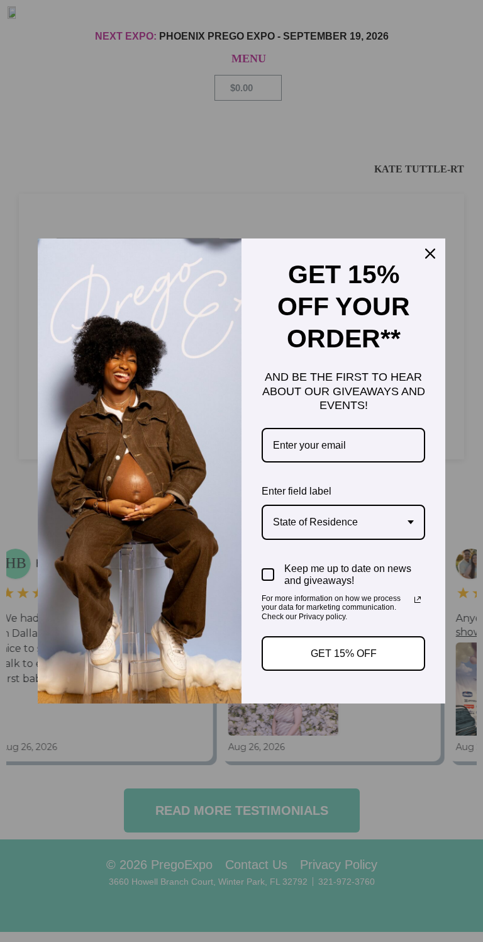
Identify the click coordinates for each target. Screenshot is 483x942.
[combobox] (343, 522)
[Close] (430, 253)
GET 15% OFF (344, 653)
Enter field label (296, 491)
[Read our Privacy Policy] (417, 599)
